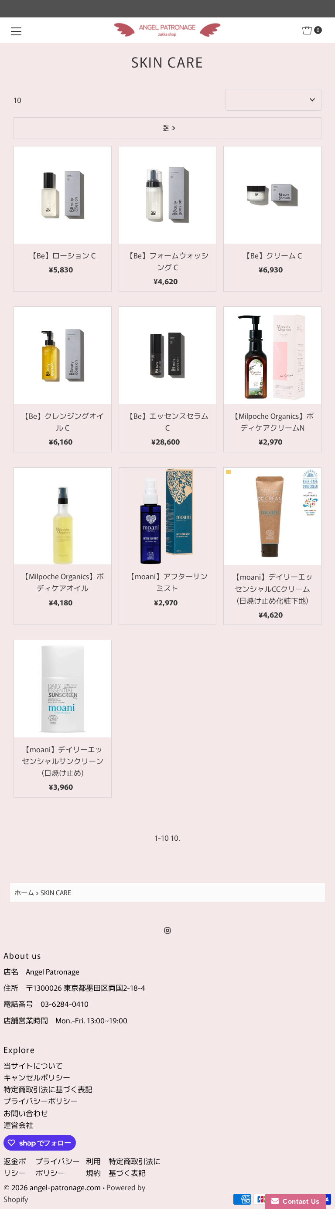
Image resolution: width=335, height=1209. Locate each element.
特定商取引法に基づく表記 (47, 1088)
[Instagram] (167, 929)
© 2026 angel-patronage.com (52, 1187)
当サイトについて (33, 1065)
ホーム (24, 892)
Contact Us (299, 1201)
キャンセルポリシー (36, 1077)
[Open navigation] (16, 30)
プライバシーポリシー (40, 1100)
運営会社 (18, 1124)
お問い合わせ (25, 1112)
